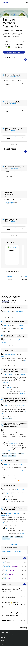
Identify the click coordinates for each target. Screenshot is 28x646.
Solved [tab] (13, 302)
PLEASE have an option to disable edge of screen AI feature (13, 370)
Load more (13, 544)
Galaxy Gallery (19, 311)
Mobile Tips (12, 130)
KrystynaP (6, 311)
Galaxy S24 (20, 464)
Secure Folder (12, 456)
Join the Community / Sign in (14, 52)
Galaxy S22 (18, 430)
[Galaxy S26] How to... (12, 220)
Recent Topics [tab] (5, 300)
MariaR (8, 175)
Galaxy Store (21, 453)
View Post (22, 314)
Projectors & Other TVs (15, 196)
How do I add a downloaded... (9, 193)
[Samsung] (4, 2)
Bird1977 (6, 489)
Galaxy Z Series (20, 405)
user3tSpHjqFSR (8, 374)
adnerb (8, 528)
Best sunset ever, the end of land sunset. (11, 590)
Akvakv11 (6, 405)
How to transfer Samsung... (13, 167)
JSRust (6, 430)
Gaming (10, 279)
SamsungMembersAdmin (11, 83)
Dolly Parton (5, 536)
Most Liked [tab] (14, 300)
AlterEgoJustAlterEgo (9, 354)
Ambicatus (7, 464)
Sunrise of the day (9, 485)
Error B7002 (5, 453)
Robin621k (8, 387)
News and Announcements (15, 76)
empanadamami (10, 202)
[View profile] (2, 311)
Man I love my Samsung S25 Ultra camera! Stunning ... (10, 614)
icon (12, 536)
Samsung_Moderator (13, 443)
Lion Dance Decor (8, 350)
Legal (2, 640)
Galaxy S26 (23, 374)
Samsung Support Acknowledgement (11, 551)
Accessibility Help (6, 632)
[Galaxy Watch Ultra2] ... (12, 129)
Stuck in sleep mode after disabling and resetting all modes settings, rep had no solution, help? (15, 400)
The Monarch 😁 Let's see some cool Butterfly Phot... (10, 604)
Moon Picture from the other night (14, 336)
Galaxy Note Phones (14, 168)
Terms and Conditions (7, 635)
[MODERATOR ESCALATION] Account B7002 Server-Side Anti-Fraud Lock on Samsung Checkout (15, 424)
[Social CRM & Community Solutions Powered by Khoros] (23, 627)
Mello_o (8, 478)
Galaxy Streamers (13, 103)
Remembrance (19, 536)
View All (13, 144)
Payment (4, 456)
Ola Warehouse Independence (12, 307)
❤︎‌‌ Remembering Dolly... (12, 102)
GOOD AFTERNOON (8, 621)
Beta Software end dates (11, 461)
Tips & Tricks (11, 250)
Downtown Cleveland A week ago (13, 322)
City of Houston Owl (8, 597)
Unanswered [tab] (5, 302)
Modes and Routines (7, 418)
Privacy (3, 637)
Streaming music (6, 539)
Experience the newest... (13, 75)
